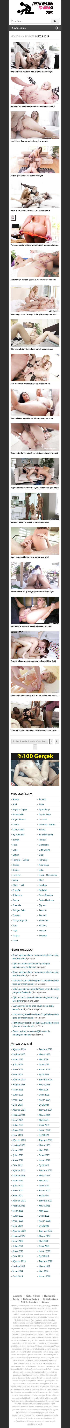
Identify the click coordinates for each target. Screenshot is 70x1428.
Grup (41, 855)
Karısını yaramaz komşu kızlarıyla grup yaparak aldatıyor (37, 314)
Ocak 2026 (44, 1064)
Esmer (16, 840)
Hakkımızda (49, 1296)
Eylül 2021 (44, 1195)
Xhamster (43, 920)
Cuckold (43, 819)
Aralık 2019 (18, 1251)
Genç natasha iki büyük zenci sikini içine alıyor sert (34, 453)
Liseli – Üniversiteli (48, 875)
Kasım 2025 (44, 1069)
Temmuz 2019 (45, 1261)
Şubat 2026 (18, 1064)
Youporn (43, 935)
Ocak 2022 (44, 1185)
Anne (41, 804)
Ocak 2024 (44, 1125)
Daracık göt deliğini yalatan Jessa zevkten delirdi (33, 280)
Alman (16, 799)
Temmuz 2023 (45, 1140)
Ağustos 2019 (19, 1261)
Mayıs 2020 (44, 1236)
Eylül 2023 (44, 1135)
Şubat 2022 (18, 1185)
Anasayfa (17, 1296)
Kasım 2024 (44, 1100)
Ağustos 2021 (19, 1200)
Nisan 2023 (18, 1150)
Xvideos (43, 925)
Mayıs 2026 (44, 1054)
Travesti (16, 915)
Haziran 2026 (19, 1054)
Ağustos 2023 (19, 1140)
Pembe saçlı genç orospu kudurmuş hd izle (30, 210)
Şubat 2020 (18, 1246)
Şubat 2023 (18, 1155)
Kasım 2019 (44, 1251)
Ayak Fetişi (44, 809)
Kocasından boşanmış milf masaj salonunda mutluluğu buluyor (40, 696)
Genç (15, 850)
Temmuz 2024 (45, 1110)
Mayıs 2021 (44, 1206)
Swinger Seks (19, 910)
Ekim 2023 (18, 1135)
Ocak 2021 (44, 1216)
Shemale (17, 905)
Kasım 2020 (44, 1221)
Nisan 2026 (18, 1059)
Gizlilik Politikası (50, 1299)
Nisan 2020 (18, 1241)
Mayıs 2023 (44, 1145)
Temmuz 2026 (45, 1049)
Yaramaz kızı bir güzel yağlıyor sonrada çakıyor (32, 592)
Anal (15, 804)
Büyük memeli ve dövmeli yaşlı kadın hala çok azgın (35, 488)
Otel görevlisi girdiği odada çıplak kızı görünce (32, 349)
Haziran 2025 (19, 1084)
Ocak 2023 (44, 1155)
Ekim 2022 (18, 1165)
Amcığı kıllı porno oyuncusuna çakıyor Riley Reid (33, 661)
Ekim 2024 (18, 1105)
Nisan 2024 (18, 1120)
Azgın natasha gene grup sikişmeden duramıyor (33, 106)
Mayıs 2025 (44, 1084)
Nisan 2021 (18, 1211)
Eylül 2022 (44, 1165)
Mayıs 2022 (44, 1175)
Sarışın (16, 900)
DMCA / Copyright (29, 1302)
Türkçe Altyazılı (20, 920)
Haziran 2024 (19, 1115)
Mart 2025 (43, 1089)
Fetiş (15, 845)
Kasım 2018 (44, 1276)
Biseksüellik (18, 814)
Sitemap (45, 1302)
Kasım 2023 (44, 1130)
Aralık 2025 (18, 1069)
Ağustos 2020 (19, 1231)
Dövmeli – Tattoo (47, 824)
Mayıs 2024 (44, 1115)
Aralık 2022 (18, 1160)
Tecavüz (43, 910)
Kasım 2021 (44, 1190)
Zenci (15, 940)
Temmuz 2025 (45, 1079)
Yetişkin (42, 930)
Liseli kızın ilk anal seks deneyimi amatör (29, 141)
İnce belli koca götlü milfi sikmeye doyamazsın (32, 418)
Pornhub (43, 885)
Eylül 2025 (44, 1074)
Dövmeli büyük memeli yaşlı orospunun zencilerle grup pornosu (40, 730)
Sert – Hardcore (46, 900)
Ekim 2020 (18, 1226)
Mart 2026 (43, 1059)
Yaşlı (15, 930)
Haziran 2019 (19, 1266)
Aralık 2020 (18, 1221)
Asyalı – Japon (20, 809)
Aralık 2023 (18, 1130)
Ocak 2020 (44, 1246)
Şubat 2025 (18, 1095)
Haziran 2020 (19, 1236)
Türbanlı (43, 915)
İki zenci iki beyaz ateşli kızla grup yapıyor (30, 522)
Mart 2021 (43, 1211)
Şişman (42, 905)
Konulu (16, 870)
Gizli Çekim (44, 850)
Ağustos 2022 (19, 1170)
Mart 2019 (43, 1271)
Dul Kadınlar (18, 829)
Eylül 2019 (44, 1256)
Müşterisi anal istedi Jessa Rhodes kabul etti (31, 626)
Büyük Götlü (45, 814)
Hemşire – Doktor (21, 860)
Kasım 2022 (44, 1160)
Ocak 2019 (18, 1276)
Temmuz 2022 (45, 1170)
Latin (41, 870)
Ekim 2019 (18, 1256)
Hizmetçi (43, 860)
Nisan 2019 (18, 1271)
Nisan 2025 (18, 1089)
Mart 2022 (43, 1180)
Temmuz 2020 (45, 1231)
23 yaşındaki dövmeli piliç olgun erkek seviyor (32, 72)
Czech (16, 824)
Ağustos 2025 (19, 1079)
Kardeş (16, 865)
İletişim (16, 1299)
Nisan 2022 (18, 1180)
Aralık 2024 (18, 1100)
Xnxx (15, 925)
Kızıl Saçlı (44, 865)
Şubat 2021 (18, 1216)
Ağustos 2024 (19, 1110)
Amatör (42, 799)
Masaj (15, 880)
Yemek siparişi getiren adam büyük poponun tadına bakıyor (38, 245)
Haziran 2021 (19, 1206)
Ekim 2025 (18, 1074)
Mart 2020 (43, 1241)
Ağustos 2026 (19, 1049)
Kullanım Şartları (31, 1299)
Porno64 (16, 890)
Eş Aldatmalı (19, 834)
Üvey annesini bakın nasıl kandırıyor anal (30, 557)
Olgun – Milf (18, 885)
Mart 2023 (43, 1150)
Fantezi (42, 840)
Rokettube (17, 895)
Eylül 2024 (44, 1105)
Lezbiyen (17, 875)
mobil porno (38, 1323)
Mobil (41, 880)
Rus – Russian (46, 895)
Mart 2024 (43, 1120)
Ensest (42, 829)
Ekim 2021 (18, 1195)
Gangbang (44, 845)
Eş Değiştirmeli (46, 834)
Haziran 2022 (19, 1175)
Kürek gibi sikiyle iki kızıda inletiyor (27, 176)
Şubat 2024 (18, 1125)
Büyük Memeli (19, 819)
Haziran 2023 (19, 1145)
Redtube (43, 890)
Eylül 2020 (44, 1226)
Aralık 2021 (18, 1190)
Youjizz (16, 935)
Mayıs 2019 (44, 1266)
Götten (16, 855)
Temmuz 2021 (45, 1200)
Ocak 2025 (44, 1095)
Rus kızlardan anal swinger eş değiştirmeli (30, 384)
